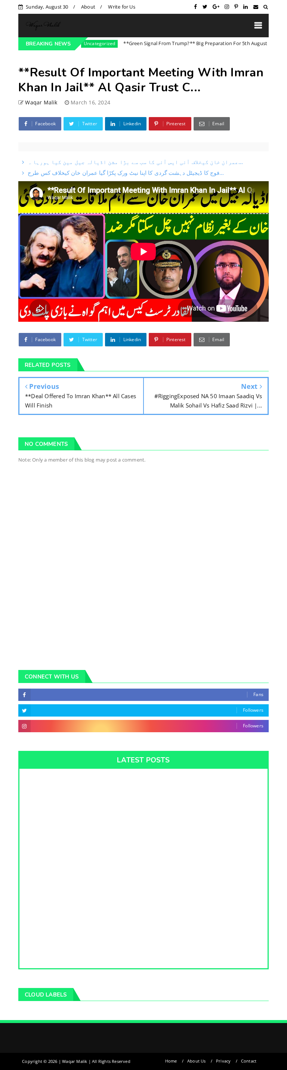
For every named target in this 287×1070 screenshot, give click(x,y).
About (88, 6)
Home (171, 1061)
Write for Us (121, 6)
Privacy (223, 1061)
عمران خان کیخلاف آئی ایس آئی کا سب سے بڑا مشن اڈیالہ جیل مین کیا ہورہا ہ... (135, 162)
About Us (196, 1061)
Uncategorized (81, 43)
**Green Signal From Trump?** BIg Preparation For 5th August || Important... (194, 43)
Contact (248, 1061)
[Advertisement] (143, 598)
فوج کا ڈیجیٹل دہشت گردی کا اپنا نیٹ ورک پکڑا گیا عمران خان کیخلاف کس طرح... (126, 172)
